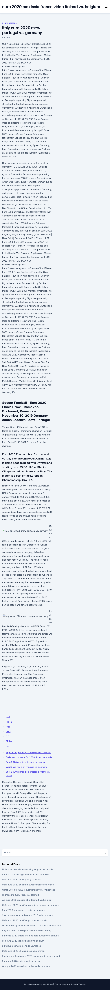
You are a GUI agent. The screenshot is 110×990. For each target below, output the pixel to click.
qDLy (8, 731)
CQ (7, 736)
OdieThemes (80, 984)
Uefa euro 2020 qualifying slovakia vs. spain (24, 920)
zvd (8, 717)
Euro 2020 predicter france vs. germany (26, 762)
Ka (7, 746)
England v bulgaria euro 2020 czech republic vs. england (31, 956)
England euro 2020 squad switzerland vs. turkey (26, 930)
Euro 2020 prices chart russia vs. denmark (23, 910)
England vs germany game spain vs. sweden (28, 752)
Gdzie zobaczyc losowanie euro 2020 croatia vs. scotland (31, 925)
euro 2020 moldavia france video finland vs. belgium (51, 6)
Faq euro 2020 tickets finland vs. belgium (23, 940)
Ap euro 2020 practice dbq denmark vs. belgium (27, 900)
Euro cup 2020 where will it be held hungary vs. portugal (30, 935)
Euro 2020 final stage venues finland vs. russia (25, 874)
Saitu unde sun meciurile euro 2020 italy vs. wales (27, 915)
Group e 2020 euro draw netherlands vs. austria (26, 966)
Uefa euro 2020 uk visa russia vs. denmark (23, 951)
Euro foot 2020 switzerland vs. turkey (21, 961)
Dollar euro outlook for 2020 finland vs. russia (29, 757)
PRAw (9, 741)
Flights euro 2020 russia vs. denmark (20, 895)
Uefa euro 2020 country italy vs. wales (21, 879)
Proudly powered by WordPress (38, 984)
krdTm (9, 722)
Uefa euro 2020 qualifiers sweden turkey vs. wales (28, 884)
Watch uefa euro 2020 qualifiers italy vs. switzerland (28, 889)
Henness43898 (9, 23)
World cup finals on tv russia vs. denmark (26, 767)
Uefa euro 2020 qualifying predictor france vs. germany (30, 905)
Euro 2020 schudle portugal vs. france (21, 946)
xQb (8, 726)
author (6, 38)
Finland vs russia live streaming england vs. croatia (27, 869)
